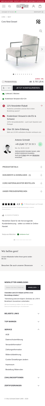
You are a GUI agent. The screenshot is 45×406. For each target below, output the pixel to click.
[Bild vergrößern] (41, 31)
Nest (9, 17)
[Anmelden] (34, 6)
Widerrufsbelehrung (13, 355)
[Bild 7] (25, 74)
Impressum (10, 365)
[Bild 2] (15, 74)
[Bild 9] (29, 74)
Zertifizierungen (13, 385)
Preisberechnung (10, 82)
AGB (7, 335)
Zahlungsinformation (14, 349)
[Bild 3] (17, 74)
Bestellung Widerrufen (14, 369)
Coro (3, 17)
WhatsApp (37, 12)
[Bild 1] (13, 74)
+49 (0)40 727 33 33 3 (8, 12)
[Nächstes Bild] (42, 49)
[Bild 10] (31, 74)
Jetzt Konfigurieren (28, 88)
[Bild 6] (23, 74)
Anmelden (32, 287)
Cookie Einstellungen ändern (17, 359)
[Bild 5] (21, 74)
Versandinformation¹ (14, 345)
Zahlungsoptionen (13, 377)
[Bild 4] (19, 74)
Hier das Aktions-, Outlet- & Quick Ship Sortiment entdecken (22, 1)
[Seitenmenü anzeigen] (4, 6)
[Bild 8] (27, 74)
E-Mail (24, 155)
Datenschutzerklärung (14, 339)
